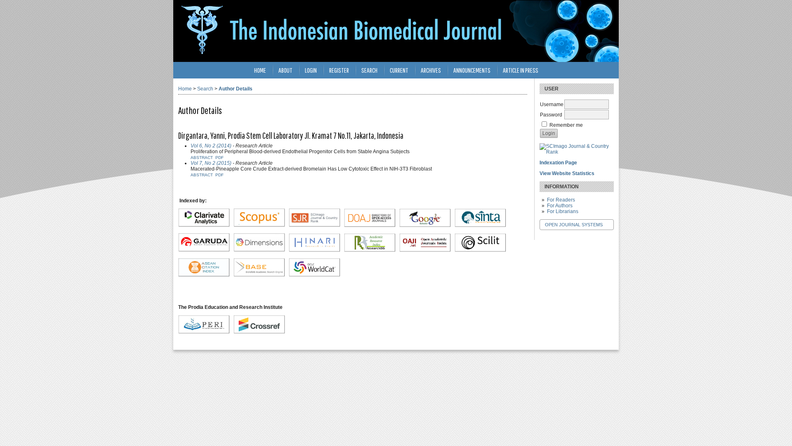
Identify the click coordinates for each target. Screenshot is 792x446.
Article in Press (520, 70)
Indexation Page (558, 163)
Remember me (566, 125)
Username (551, 104)
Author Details (235, 89)
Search (369, 70)
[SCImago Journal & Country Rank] (577, 152)
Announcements (471, 70)
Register (339, 70)
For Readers (561, 200)
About (285, 70)
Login (311, 70)
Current (399, 70)
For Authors (560, 206)
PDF (219, 157)
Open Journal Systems (574, 224)
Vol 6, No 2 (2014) (211, 146)
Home (260, 70)
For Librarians (562, 211)
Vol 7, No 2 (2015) (211, 163)
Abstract (202, 157)
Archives (431, 70)
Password (551, 115)
